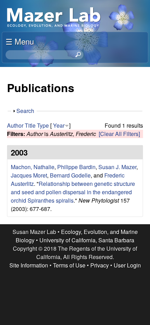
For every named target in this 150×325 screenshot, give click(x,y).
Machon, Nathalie (32, 167)
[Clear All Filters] (119, 134)
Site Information (28, 265)
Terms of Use (69, 265)
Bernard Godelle (70, 175)
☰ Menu (20, 41)
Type (43, 125)
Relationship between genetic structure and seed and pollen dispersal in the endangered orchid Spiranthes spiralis (73, 192)
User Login (127, 265)
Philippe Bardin (76, 167)
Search (25, 111)
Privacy (99, 265)
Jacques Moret (29, 175)
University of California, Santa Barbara (86, 240)
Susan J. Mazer (117, 167)
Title (30, 125)
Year (59, 125)
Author (15, 125)
